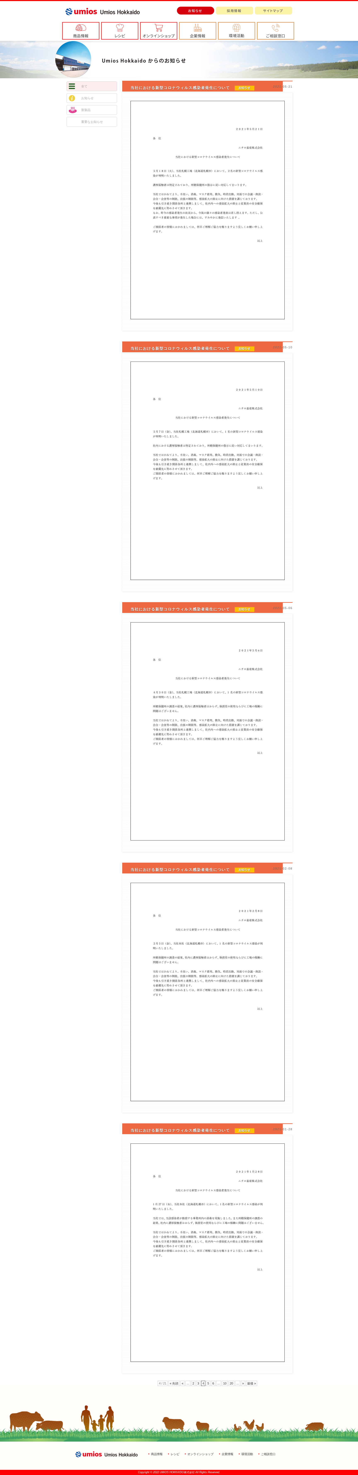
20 (231, 1383)
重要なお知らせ (92, 122)
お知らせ (87, 98)
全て (84, 86)
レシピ (175, 1454)
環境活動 (247, 1454)
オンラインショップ (200, 1454)
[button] (197, 31)
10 (224, 1383)
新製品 (86, 110)
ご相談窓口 (268, 1454)
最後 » (251, 1383)
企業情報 (227, 1454)
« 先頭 (174, 1383)
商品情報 (157, 1454)
